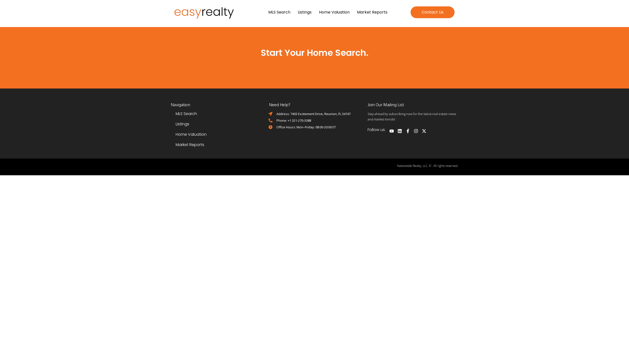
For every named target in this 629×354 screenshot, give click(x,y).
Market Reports (372, 12)
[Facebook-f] (408, 131)
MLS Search (279, 12)
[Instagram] (416, 131)
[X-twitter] (424, 131)
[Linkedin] (400, 131)
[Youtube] (391, 131)
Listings (305, 12)
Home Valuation (334, 12)
